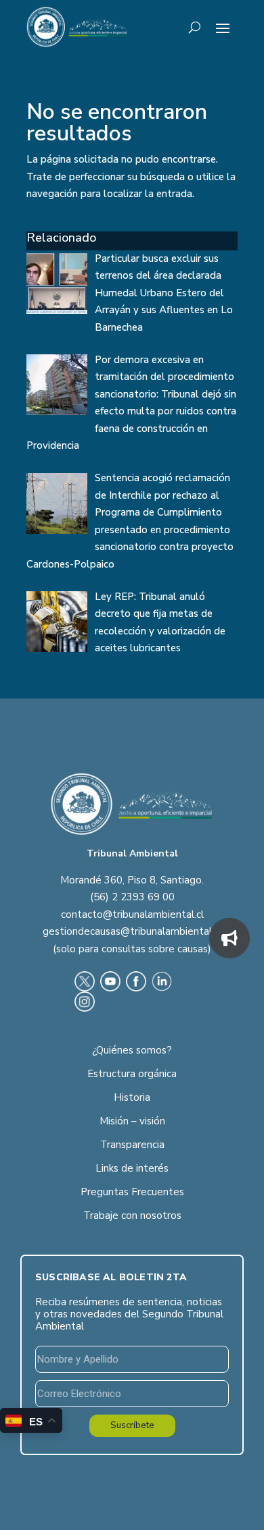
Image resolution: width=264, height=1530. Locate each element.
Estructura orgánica (132, 1074)
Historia (132, 1097)
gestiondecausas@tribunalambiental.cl (132, 931)
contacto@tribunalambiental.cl (132, 914)
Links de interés (132, 1168)
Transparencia (132, 1144)
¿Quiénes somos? (132, 1050)
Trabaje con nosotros (132, 1215)
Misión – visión (132, 1121)
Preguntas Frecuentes (132, 1192)
